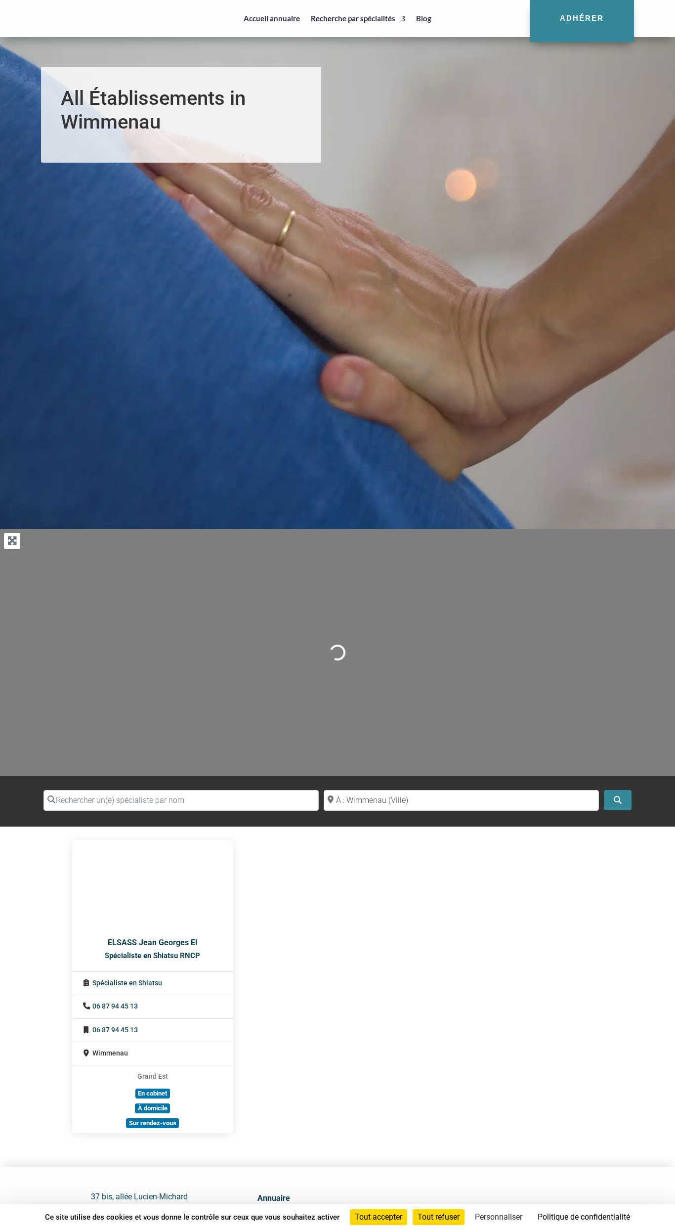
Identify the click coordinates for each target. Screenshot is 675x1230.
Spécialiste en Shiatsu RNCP (152, 955)
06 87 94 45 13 (115, 1006)
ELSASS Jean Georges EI (153, 942)
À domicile (153, 1108)
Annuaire (273, 1198)
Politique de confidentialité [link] (584, 1217)
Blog (423, 18)
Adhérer (582, 18)
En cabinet (152, 1093)
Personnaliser (498, 1217)
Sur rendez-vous (152, 1123)
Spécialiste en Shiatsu (127, 983)
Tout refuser (439, 1217)
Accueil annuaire (272, 18)
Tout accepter (378, 1217)
